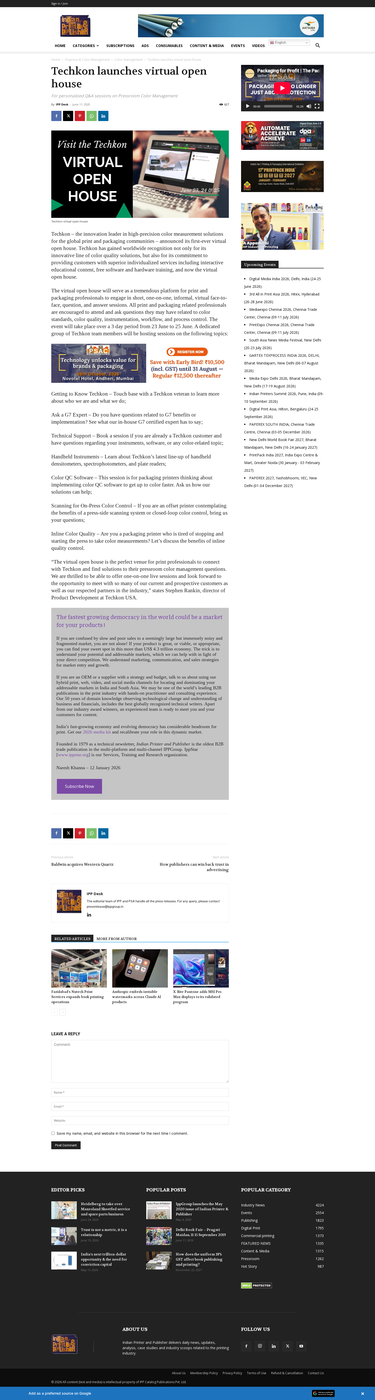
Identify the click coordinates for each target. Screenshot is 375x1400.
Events (238, 45)
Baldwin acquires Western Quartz (82, 864)
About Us (178, 1373)
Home (60, 45)
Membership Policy (204, 1373)
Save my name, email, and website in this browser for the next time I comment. (122, 1133)
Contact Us (316, 1373)
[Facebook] (56, 116)
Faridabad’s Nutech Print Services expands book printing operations (77, 997)
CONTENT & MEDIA (207, 45)
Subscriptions (120, 45)
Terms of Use (256, 1373)
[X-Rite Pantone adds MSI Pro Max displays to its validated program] (201, 968)
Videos (258, 45)
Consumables (169, 45)
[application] (282, 88)
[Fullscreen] (317, 106)
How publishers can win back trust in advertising (194, 867)
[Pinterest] (80, 116)
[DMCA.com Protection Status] (256, 1287)
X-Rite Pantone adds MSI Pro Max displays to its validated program (197, 997)
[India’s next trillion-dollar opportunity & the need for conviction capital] (64, 1261)
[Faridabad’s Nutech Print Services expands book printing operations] (79, 968)
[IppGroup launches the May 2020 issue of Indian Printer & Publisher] (159, 1210)
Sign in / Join (59, 3)
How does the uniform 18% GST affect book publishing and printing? (199, 1259)
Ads (145, 45)
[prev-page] (54, 1012)
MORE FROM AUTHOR (116, 938)
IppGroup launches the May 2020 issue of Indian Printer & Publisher (202, 1209)
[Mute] (308, 106)
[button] (317, 46)
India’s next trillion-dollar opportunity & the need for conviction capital (104, 1259)
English (280, 42)
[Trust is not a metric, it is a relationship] (64, 1236)
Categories (84, 45)
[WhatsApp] (91, 116)
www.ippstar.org (73, 754)
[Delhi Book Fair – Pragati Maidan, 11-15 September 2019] (159, 1236)
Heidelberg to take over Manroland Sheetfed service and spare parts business (105, 1209)
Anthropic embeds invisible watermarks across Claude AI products (136, 997)
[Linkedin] (103, 116)
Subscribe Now (79, 786)
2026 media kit (97, 731)
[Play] (247, 106)
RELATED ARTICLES (72, 938)
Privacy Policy (232, 1373)
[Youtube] (301, 1346)
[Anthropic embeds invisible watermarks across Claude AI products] (140, 968)
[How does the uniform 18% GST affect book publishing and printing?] (159, 1261)
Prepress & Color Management (87, 59)
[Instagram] (260, 1346)
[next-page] (62, 1012)
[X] (68, 116)
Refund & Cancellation (287, 1373)
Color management (129, 59)
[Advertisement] (282, 536)
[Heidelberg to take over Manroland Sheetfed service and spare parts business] (64, 1210)
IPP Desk (62, 104)
